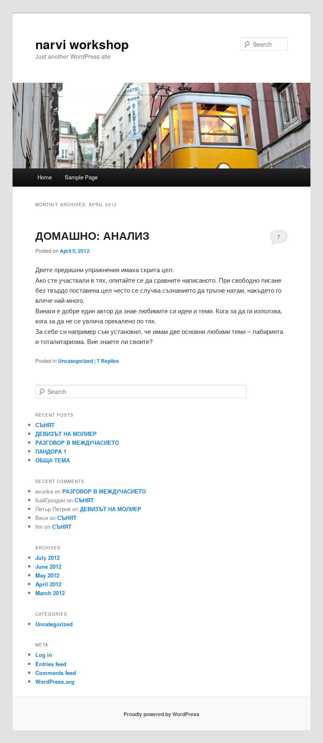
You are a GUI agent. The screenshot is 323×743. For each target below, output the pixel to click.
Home (44, 177)
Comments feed (55, 673)
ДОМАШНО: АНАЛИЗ (92, 235)
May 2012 (47, 575)
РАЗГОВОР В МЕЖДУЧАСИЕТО (77, 442)
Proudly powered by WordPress (161, 714)
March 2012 (50, 593)
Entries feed (50, 664)
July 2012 (47, 558)
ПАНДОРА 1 (50, 451)
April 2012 (48, 584)
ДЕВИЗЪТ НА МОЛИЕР (66, 434)
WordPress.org (54, 681)
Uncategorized (75, 361)
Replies (108, 361)
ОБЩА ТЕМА (52, 460)
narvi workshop (82, 44)
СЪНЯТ (45, 425)
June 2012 (48, 566)
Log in (43, 655)
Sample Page (81, 177)
